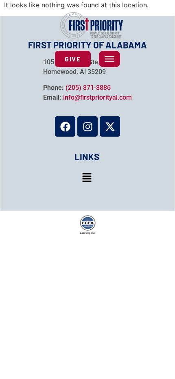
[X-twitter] (110, 126)
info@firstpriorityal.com (97, 97)
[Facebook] (65, 126)
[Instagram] (87, 126)
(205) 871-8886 (88, 87)
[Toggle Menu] (109, 59)
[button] (87, 178)
